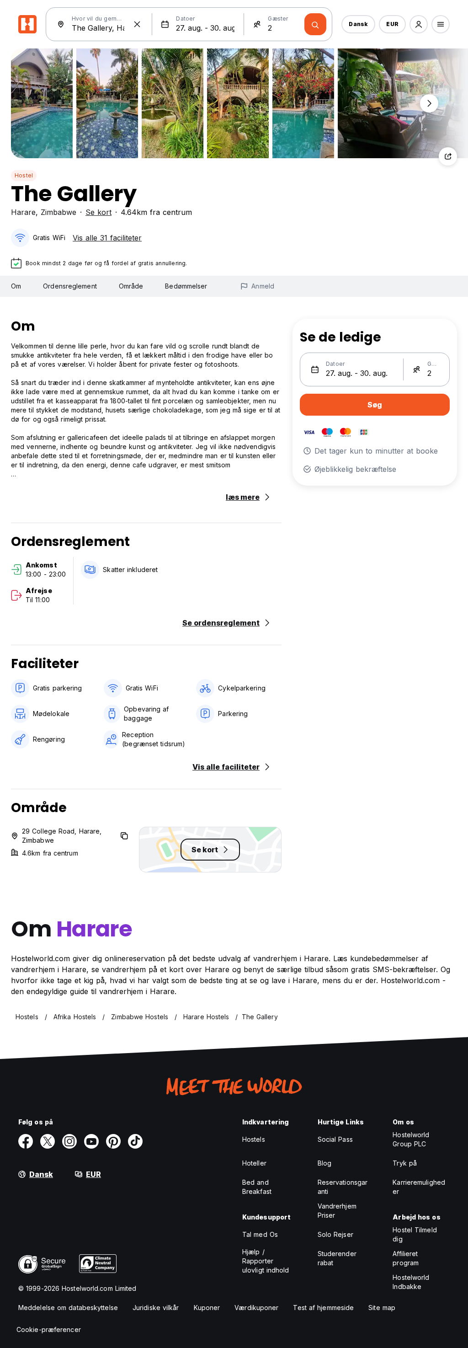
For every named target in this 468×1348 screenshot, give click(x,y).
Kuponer (207, 1307)
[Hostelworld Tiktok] (135, 1141)
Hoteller (254, 1163)
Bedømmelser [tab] (186, 286)
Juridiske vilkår (156, 1307)
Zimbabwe (58, 212)
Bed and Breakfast (256, 1186)
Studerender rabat (337, 1258)
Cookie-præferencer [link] (48, 1329)
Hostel (24, 175)
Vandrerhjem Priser (337, 1210)
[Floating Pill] (429, 103)
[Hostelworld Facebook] (25, 1141)
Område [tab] (131, 286)
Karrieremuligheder (419, 1186)
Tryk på (405, 1163)
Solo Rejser (335, 1234)
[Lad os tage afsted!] (315, 24)
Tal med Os (260, 1234)
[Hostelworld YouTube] (91, 1141)
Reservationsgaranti (343, 1186)
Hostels (253, 1139)
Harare (23, 212)
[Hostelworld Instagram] (69, 1141)
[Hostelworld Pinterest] (113, 1141)
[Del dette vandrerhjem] (448, 156)
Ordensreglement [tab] (70, 286)
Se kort (98, 212)
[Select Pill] (419, 24)
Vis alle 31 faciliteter (107, 237)
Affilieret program (406, 1258)
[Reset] (137, 24)
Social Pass (335, 1139)
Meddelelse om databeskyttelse (68, 1307)
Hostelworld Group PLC (411, 1139)
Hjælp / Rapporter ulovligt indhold (265, 1261)
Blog (324, 1163)
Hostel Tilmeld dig (414, 1234)
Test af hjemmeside (323, 1307)
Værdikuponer (256, 1307)
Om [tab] (16, 286)
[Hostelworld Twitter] (47, 1141)
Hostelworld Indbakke (411, 1281)
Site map (381, 1307)
